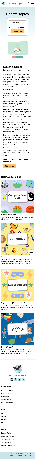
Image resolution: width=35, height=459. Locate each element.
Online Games (6, 400)
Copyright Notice (7, 436)
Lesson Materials (7, 390)
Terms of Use (6, 442)
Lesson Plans (6, 394)
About (3, 413)
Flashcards (5, 397)
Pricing (3, 419)
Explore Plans (17, 31)
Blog (2, 422)
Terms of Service (7, 439)
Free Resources (7, 403)
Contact (4, 416)
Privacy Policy (6, 433)
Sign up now (9, 166)
